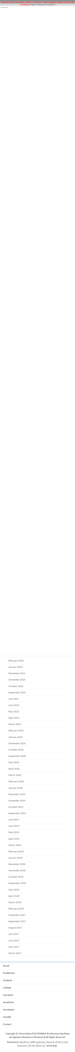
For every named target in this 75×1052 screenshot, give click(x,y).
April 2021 (14, 718)
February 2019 (16, 851)
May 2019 (13, 832)
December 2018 (16, 864)
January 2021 (15, 737)
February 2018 (16, 909)
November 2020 (17, 743)
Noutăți (7, 1017)
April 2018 (14, 896)
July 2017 (13, 934)
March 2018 (14, 902)
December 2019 (16, 794)
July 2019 (13, 819)
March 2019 (14, 845)
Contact (7, 1024)
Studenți (7, 980)
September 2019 (17, 813)
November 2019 (17, 800)
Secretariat (8, 1009)
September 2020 (17, 756)
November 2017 (17, 915)
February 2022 (16, 661)
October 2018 (15, 877)
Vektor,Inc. (40, 1046)
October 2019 (15, 807)
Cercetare (8, 995)
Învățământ (9, 973)
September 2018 (17, 883)
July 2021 (13, 699)
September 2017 (17, 921)
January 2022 (15, 667)
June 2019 (14, 826)
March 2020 (14, 775)
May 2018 (13, 890)
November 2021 (17, 680)
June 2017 (14, 940)
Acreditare (8, 1002)
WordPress (24, 1042)
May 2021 (13, 711)
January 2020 (15, 788)
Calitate (7, 987)
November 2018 (17, 870)
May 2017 (13, 947)
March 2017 (14, 953)
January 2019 (15, 858)
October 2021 (15, 686)
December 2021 (16, 673)
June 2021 (14, 705)
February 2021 (16, 730)
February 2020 (16, 781)
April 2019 (14, 839)
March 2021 (14, 724)
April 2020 (14, 769)
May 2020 (13, 762)
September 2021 (17, 692)
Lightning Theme (44, 1042)
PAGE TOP (69, 1016)
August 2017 (15, 928)
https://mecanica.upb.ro (42, 4)
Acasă (6, 966)
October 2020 (15, 750)
